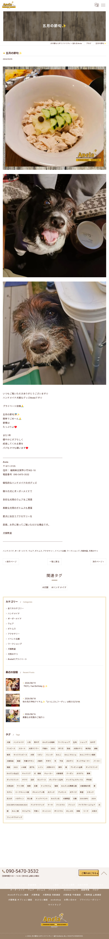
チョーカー (48, 773)
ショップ (83, 742)
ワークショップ (73, 551)
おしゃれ (69, 811)
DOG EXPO (84, 799)
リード (85, 811)
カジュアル (26, 811)
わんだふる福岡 (48, 742)
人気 (29, 742)
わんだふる (55, 799)
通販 (96, 749)
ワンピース (11, 749)
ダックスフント (13, 780)
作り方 (60, 749)
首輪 (78, 811)
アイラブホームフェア (86, 805)
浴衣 (32, 780)
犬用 (32, 755)
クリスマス (60, 805)
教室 (81, 792)
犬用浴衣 (10, 786)
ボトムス (38, 551)
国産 (18, 761)
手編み (45, 749)
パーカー (97, 761)
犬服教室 (7, 533)
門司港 (89, 780)
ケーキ (50, 805)
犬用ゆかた (51, 767)
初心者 (29, 799)
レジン (40, 767)
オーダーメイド (21, 551)
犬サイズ (73, 792)
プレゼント (62, 792)
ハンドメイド (8, 551)
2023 (16, 767)
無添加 (88, 749)
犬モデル (80, 773)
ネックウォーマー (83, 761)
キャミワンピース (20, 755)
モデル (9, 792)
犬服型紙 (10, 761)
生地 (75, 742)
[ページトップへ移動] (104, 873)
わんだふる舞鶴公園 (69, 786)
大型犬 (94, 811)
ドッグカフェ (46, 786)
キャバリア (26, 773)
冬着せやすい (29, 761)
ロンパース (41, 780)
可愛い (36, 811)
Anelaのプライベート (17, 659)
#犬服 (45, 587)
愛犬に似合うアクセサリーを (17, 516)
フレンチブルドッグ (14, 817)
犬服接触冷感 (85, 786)
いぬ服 (23, 767)
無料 (60, 767)
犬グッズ (51, 792)
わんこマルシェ (70, 755)
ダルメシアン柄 (38, 792)
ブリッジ (71, 805)
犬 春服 (37, 773)
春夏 (29, 786)
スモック (90, 792)
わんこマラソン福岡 (87, 755)
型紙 (68, 749)
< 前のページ (11, 561)
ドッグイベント (42, 799)
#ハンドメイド (59, 587)
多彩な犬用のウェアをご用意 (17, 499)
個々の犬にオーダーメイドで (17, 491)
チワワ (24, 780)
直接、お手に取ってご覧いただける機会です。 (26, 524)
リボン (39, 755)
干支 (61, 761)
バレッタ (49, 755)
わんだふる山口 (13, 773)
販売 (8, 755)
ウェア (31, 551)
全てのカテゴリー (16, 608)
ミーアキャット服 (22, 792)
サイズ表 (20, 786)
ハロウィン (19, 799)
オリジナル (58, 811)
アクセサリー (48, 551)
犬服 (8, 742)
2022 (53, 749)
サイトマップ (54, 905)
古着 (75, 799)
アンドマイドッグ (37, 805)
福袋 (8, 767)
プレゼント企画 (76, 767)
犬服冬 (40, 761)
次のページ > (98, 561)
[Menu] (103, 5)
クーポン (69, 773)
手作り (48, 761)
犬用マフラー (34, 749)
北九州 (9, 799)
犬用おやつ (93, 551)
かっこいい (46, 811)
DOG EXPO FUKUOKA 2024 (17, 805)
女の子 (92, 742)
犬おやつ (69, 761)
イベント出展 (60, 551)
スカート (22, 749)
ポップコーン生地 (56, 780)
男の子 (36, 742)
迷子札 (32, 767)
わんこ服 (15, 811)
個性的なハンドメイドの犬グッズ (20, 483)
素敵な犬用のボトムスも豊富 (17, 508)
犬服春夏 (59, 773)
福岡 (56, 786)
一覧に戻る (54, 561)
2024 (94, 799)
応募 (35, 786)
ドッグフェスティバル (74, 780)
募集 (88, 773)
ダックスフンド (92, 767)
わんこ (58, 755)
